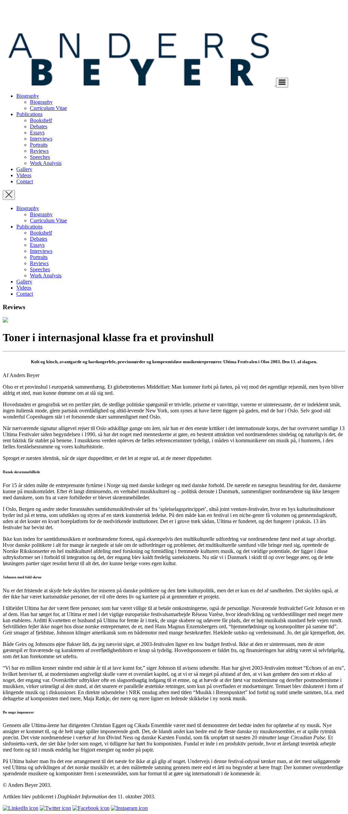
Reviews (39, 151)
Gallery (24, 169)
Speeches (40, 157)
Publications (29, 114)
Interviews (41, 139)
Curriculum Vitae (48, 108)
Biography (27, 96)
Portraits (39, 145)
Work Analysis (46, 163)
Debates (38, 126)
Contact (24, 181)
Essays (37, 132)
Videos (23, 175)
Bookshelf (41, 120)
